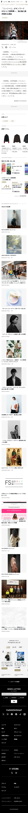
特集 (9, 1)
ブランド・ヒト (23, 1)
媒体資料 (4, 757)
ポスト (15, 728)
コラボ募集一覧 (6, 179)
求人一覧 (12, 161)
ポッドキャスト (18, 735)
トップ (2, 4)
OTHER (22, 697)
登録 (14, 701)
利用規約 (16, 750)
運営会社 (4, 760)
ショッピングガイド (6, 798)
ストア (17, 1)
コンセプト (16, 787)
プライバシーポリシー (19, 753)
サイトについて (5, 750)
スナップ (4, 742)
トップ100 (4, 739)
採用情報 (4, 753)
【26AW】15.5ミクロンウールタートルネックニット (6, 150)
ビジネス (12, 4)
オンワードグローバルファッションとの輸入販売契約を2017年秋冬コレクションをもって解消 (14, 62)
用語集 (15, 739)
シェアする (13, 47)
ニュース (5, 1)
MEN (6, 697)
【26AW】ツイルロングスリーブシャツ (17, 149)
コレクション (17, 724)
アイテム (4, 787)
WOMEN (14, 697)
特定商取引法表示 (18, 801)
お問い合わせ (17, 757)
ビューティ (13, 1)
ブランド (4, 783)
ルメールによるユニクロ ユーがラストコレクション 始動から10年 (7, 664)
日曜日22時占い (5, 735)
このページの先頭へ (15, 681)
